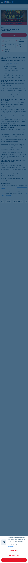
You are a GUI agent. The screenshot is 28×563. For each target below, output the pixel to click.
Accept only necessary (14, 555)
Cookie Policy (11, 546)
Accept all (14, 560)
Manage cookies (14, 550)
